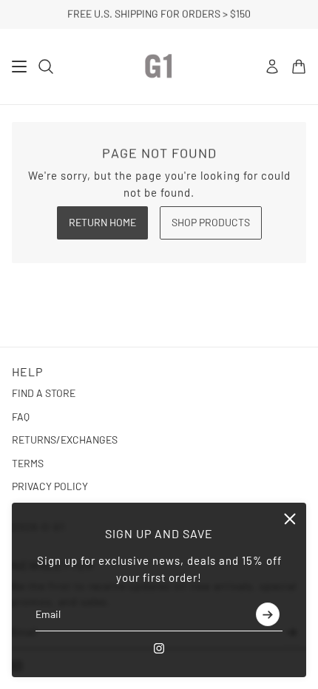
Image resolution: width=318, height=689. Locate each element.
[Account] (272, 66)
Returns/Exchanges (65, 439)
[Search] (45, 66)
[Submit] (268, 614)
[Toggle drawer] (19, 66)
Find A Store (43, 393)
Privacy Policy (50, 486)
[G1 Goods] (159, 66)
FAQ (21, 416)
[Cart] (298, 66)
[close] (290, 519)
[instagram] (159, 648)
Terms (28, 463)
